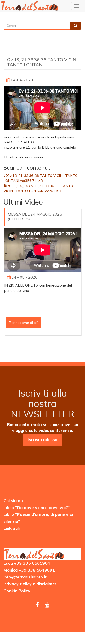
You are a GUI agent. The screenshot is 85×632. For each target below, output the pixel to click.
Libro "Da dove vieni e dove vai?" (37, 507)
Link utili (12, 528)
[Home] (29, 6)
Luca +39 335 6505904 (27, 563)
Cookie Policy (17, 590)
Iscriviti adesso (42, 439)
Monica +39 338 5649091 (29, 570)
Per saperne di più (23, 322)
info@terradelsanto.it (25, 577)
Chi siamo (13, 500)
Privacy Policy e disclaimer (30, 584)
